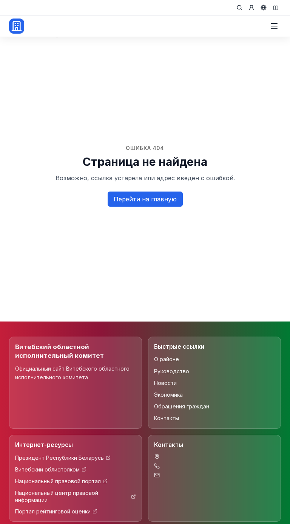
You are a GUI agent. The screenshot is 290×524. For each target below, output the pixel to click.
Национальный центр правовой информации (56, 496)
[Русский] (263, 7)
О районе (166, 359)
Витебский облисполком (47, 469)
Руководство (171, 371)
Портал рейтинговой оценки (53, 511)
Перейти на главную (145, 199)
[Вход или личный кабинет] (251, 7)
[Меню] (274, 26)
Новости (165, 383)
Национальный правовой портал (58, 481)
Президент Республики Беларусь (59, 457)
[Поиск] (239, 7)
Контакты (166, 418)
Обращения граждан (181, 406)
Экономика (168, 394)
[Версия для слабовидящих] (275, 7)
